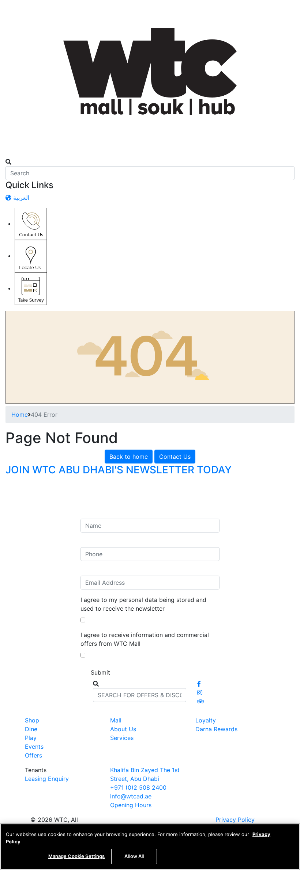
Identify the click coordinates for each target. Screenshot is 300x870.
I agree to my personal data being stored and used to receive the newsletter (143, 604)
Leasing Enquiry (47, 778)
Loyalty (205, 720)
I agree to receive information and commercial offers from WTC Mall (144, 639)
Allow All (134, 856)
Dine (31, 729)
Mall (115, 720)
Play (31, 737)
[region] (150, 847)
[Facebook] (199, 683)
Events (34, 746)
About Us (123, 729)
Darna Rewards (216, 729)
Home (19, 414)
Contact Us (175, 456)
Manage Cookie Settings (76, 856)
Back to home (128, 456)
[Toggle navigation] (10, 155)
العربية (20, 197)
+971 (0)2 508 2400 (138, 787)
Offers (33, 755)
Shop (32, 720)
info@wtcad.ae (130, 796)
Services (122, 737)
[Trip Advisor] (200, 701)
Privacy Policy (235, 819)
